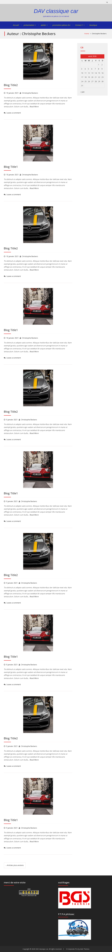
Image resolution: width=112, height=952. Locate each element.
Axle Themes (84, 949)
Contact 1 (79, 25)
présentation (29, 25)
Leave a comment (13, 113)
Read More (34, 106)
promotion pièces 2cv (61, 25)
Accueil (16, 25)
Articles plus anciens (15, 865)
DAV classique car (56, 11)
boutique (93, 25)
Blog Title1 (11, 167)
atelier (43, 25)
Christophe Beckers (30, 93)
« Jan (82, 92)
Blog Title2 (11, 85)
